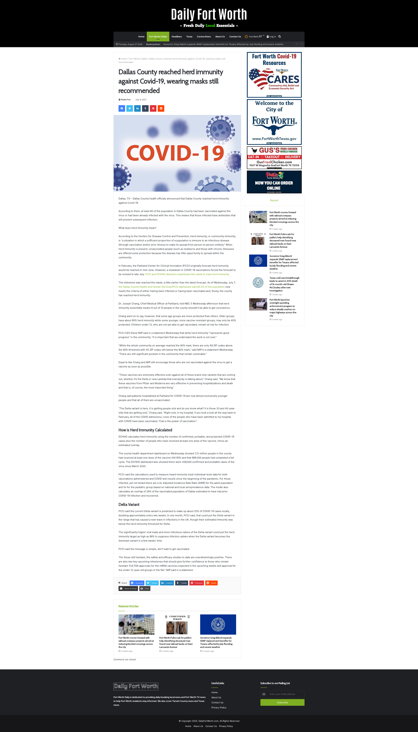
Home (141, 36)
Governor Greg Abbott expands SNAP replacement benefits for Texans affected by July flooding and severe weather (216, 642)
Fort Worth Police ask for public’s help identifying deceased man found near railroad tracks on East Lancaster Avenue (176, 642)
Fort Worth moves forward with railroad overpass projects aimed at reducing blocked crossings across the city (136, 642)
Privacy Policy (218, 707)
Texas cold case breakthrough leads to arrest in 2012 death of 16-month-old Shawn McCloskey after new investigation (224, 44)
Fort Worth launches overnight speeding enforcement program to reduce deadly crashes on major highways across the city (283, 307)
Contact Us (235, 36)
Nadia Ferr (126, 99)
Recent (274, 200)
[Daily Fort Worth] (209, 18)
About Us (220, 36)
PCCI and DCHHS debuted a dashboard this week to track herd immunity (187, 274)
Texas (189, 36)
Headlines (177, 36)
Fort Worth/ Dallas (158, 36)
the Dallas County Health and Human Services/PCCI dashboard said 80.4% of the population (172, 286)
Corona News (204, 36)
